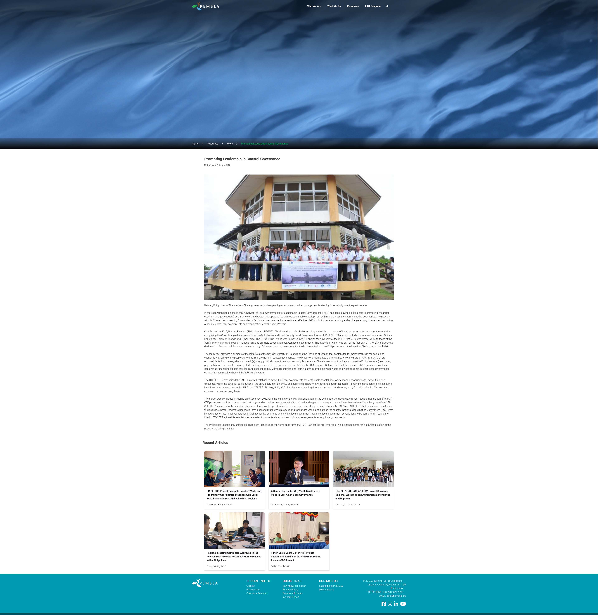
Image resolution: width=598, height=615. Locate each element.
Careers (250, 585)
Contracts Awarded (256, 593)
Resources (353, 6)
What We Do (334, 6)
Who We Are (314, 6)
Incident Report (291, 597)
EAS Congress (373, 6)
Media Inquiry (326, 589)
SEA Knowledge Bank (294, 585)
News (230, 143)
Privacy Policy (290, 589)
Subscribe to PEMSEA (331, 585)
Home (195, 143)
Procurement (253, 589)
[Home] (207, 6)
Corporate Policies (293, 593)
